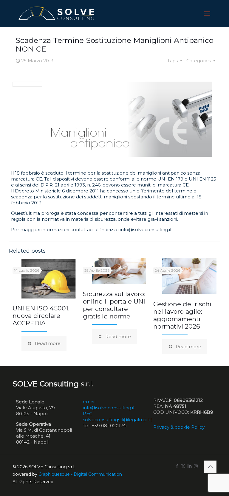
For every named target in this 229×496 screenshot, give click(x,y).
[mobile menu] (207, 13)
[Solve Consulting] (57, 13)
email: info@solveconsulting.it (109, 405)
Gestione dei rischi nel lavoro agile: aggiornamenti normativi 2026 (182, 315)
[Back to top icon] (210, 467)
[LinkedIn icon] (189, 466)
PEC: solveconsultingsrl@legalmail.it (117, 416)
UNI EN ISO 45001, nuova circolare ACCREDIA (41, 315)
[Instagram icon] (196, 466)
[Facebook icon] (177, 466)
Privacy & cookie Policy (179, 427)
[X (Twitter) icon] (183, 466)
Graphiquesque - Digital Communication (80, 474)
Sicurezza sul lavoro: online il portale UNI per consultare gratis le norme (114, 305)
